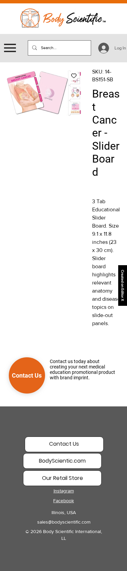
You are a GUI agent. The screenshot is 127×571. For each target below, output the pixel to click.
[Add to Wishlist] (74, 75)
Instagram (64, 490)
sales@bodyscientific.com (63, 522)
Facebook (63, 500)
